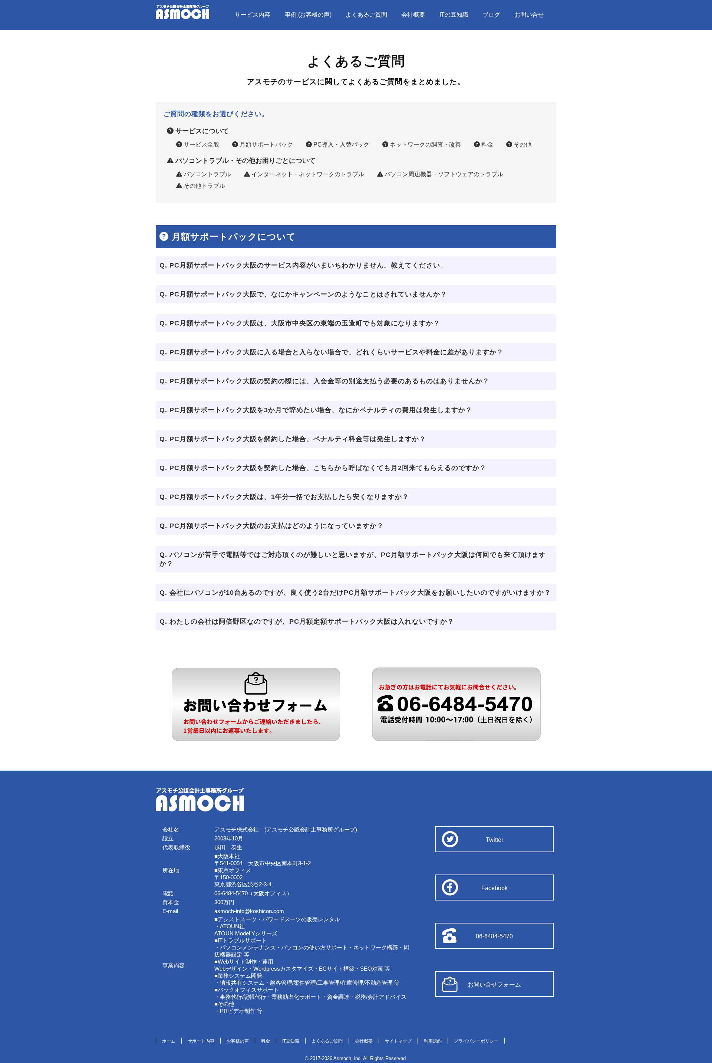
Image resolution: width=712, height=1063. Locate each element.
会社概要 (413, 15)
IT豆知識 (290, 1041)
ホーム (168, 1041)
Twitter (494, 840)
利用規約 (433, 1041)
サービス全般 (200, 144)
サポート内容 (201, 1041)
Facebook (494, 888)
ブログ (491, 15)
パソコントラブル (206, 174)
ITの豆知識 (453, 15)
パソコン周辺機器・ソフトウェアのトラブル (443, 174)
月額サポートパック (265, 144)
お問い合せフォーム (494, 984)
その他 (521, 144)
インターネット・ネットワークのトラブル (307, 174)
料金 (486, 144)
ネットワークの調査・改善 (424, 144)
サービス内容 (252, 15)
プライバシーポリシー (476, 1041)
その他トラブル (203, 186)
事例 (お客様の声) (308, 15)
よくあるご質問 (366, 15)
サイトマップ (398, 1041)
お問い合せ (529, 15)
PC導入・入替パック (340, 144)
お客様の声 (238, 1041)
